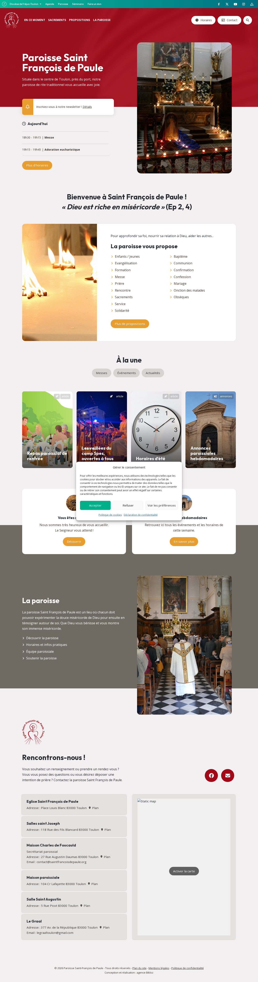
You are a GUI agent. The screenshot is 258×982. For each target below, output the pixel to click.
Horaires (206, 20)
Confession (182, 277)
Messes (101, 373)
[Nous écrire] (227, 775)
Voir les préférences (162, 505)
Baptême (180, 256)
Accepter (95, 505)
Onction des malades (189, 290)
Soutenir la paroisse (41, 658)
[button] (108, 103)
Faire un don (94, 3)
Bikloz (149, 972)
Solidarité (122, 310)
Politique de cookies (110, 514)
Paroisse (63, 3)
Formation (123, 270)
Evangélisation (126, 263)
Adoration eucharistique (62, 149)
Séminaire (78, 3)
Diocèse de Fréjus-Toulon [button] (24, 3)
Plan (94, 808)
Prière (119, 283)
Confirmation (184, 270)
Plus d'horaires (37, 165)
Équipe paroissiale (40, 651)
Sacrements (124, 297)
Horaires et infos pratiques (46, 644)
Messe (49, 137)
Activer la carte (184, 871)
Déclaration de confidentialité (141, 514)
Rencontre (123, 290)
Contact (231, 20)
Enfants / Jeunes (127, 256)
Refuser (128, 505)
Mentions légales (159, 968)
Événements (126, 373)
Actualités (153, 373)
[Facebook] (211, 775)
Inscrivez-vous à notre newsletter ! (64, 107)
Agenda (49, 3)
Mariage (180, 283)
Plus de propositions (130, 324)
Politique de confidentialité (187, 968)
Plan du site (139, 968)
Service (120, 304)
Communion (183, 263)
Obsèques (181, 297)
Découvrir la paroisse (42, 638)
